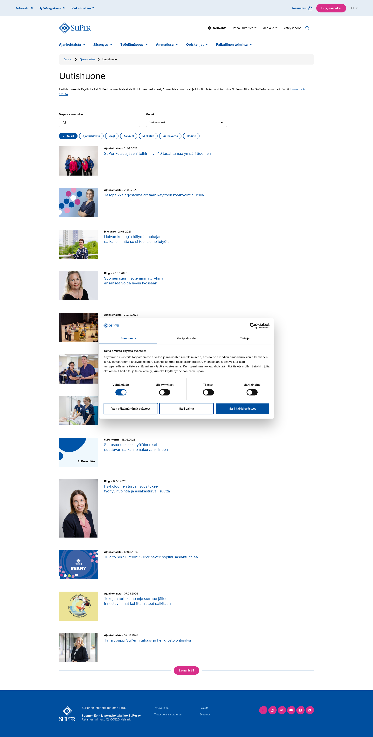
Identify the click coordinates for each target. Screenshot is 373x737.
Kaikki (70, 136)
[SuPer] (75, 28)
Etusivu (68, 59)
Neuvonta (220, 28)
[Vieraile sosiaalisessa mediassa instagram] (272, 710)
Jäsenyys (100, 44)
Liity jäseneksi (331, 8)
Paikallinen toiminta (232, 44)
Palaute (204, 708)
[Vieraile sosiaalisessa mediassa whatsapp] (309, 710)
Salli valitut (186, 408)
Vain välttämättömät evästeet (130, 408)
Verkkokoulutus (81, 8)
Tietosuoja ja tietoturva (167, 714)
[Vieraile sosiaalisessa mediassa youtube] (291, 710)
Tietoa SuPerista (242, 28)
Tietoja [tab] (244, 338)
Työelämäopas (132, 44)
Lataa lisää (186, 670)
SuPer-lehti (22, 8)
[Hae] (307, 28)
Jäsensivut (299, 8)
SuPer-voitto (170, 136)
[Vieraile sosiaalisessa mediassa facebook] (263, 710)
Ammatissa (165, 44)
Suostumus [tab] (128, 338)
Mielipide (148, 136)
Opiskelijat (195, 44)
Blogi (112, 136)
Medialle (268, 28)
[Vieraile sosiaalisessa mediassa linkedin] (281, 710)
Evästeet (205, 714)
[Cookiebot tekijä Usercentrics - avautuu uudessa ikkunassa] (253, 326)
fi (352, 8)
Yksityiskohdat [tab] (186, 338)
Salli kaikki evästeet (242, 408)
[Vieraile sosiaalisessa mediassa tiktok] (300, 710)
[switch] (164, 392)
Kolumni (129, 136)
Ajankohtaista (70, 44)
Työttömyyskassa (50, 8)
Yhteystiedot (292, 28)
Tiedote (191, 136)
